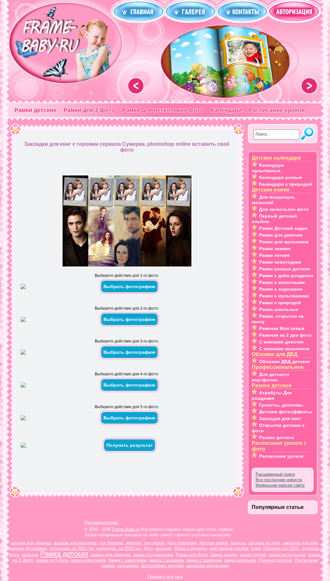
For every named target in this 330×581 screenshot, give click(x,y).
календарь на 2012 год (118, 548)
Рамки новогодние (280, 262)
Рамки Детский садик (283, 228)
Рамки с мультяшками (284, 295)
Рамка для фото (192, 554)
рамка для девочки (111, 554)
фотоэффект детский (162, 565)
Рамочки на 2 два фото (285, 335)
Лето (148, 548)
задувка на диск (264, 542)
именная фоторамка (27, 548)
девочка (133, 542)
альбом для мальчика (75, 542)
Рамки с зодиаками (281, 289)
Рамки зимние (275, 248)
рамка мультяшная (287, 554)
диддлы (238, 542)
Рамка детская (64, 554)
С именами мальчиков (284, 348)
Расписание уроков (277, 110)
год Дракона (111, 542)
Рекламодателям (101, 522)
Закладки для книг (280, 418)
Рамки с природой (280, 302)
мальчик (163, 548)
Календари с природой (285, 184)
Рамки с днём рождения (286, 275)
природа (30, 554)
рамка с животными (128, 560)
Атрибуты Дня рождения (272, 395)
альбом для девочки (31, 542)
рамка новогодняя (88, 560)
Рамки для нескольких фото (163, 110)
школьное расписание (207, 565)
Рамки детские (35, 110)
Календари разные (280, 177)
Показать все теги (165, 576)
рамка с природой (204, 560)
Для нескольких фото (284, 209)
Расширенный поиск (275, 474)
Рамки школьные (278, 309)
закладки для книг (300, 542)
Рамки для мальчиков (284, 241)
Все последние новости (279, 479)
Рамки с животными (282, 282)
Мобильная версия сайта (280, 485)
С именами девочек (281, 341)
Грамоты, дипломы (281, 405)
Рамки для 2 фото (89, 110)
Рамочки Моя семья (281, 328)
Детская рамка (213, 542)
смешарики (128, 565)
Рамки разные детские (284, 268)
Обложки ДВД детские (284, 361)
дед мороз (154, 542)
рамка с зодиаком (167, 560)
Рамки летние (274, 255)
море (256, 548)
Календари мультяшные (268, 168)
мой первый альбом (229, 548)
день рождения (182, 542)
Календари (226, 110)
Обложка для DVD (281, 548)
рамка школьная (240, 560)
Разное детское (276, 437)
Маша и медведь (190, 548)
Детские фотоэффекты (285, 411)
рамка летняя (253, 554)
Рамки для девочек (281, 235)
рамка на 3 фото (52, 560)
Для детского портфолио (270, 377)
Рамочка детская (275, 560)
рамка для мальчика (153, 554)
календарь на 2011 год (72, 548)
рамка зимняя (223, 554)
